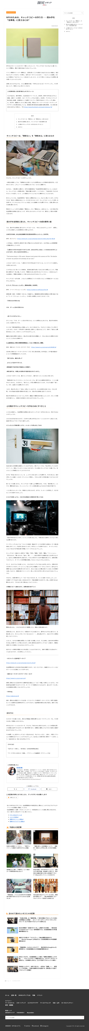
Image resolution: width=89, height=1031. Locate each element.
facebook (36, 1026)
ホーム (7, 995)
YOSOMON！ (21, 1012)
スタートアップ (21, 1003)
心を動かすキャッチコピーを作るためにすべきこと (30, 124)
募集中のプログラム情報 (16, 821)
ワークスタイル (9, 1003)
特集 (33, 995)
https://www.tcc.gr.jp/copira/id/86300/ (43, 347)
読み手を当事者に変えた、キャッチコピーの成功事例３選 (32, 121)
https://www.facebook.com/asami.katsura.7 (37, 107)
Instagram (45, 1026)
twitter (28, 1026)
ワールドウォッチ (45, 1003)
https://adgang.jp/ (12, 696)
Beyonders (30, 1012)
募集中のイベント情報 (16, 819)
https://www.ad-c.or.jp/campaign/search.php (20, 663)
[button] (49, 789)
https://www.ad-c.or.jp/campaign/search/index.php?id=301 (35, 238)
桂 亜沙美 (19, 768)
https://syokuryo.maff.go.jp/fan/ (37, 289)
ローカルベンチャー (67, 1003)
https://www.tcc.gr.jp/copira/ (15, 678)
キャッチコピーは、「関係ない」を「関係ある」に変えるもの (33, 119)
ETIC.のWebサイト (15, 815)
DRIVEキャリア (10, 1012)
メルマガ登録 (13, 817)
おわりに (20, 127)
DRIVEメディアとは (24, 995)
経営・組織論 (9, 1005)
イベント (39, 995)
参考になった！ (12, 797)
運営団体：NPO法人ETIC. (13, 1026)
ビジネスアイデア (11, 12)
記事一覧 (13, 995)
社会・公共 (56, 1003)
